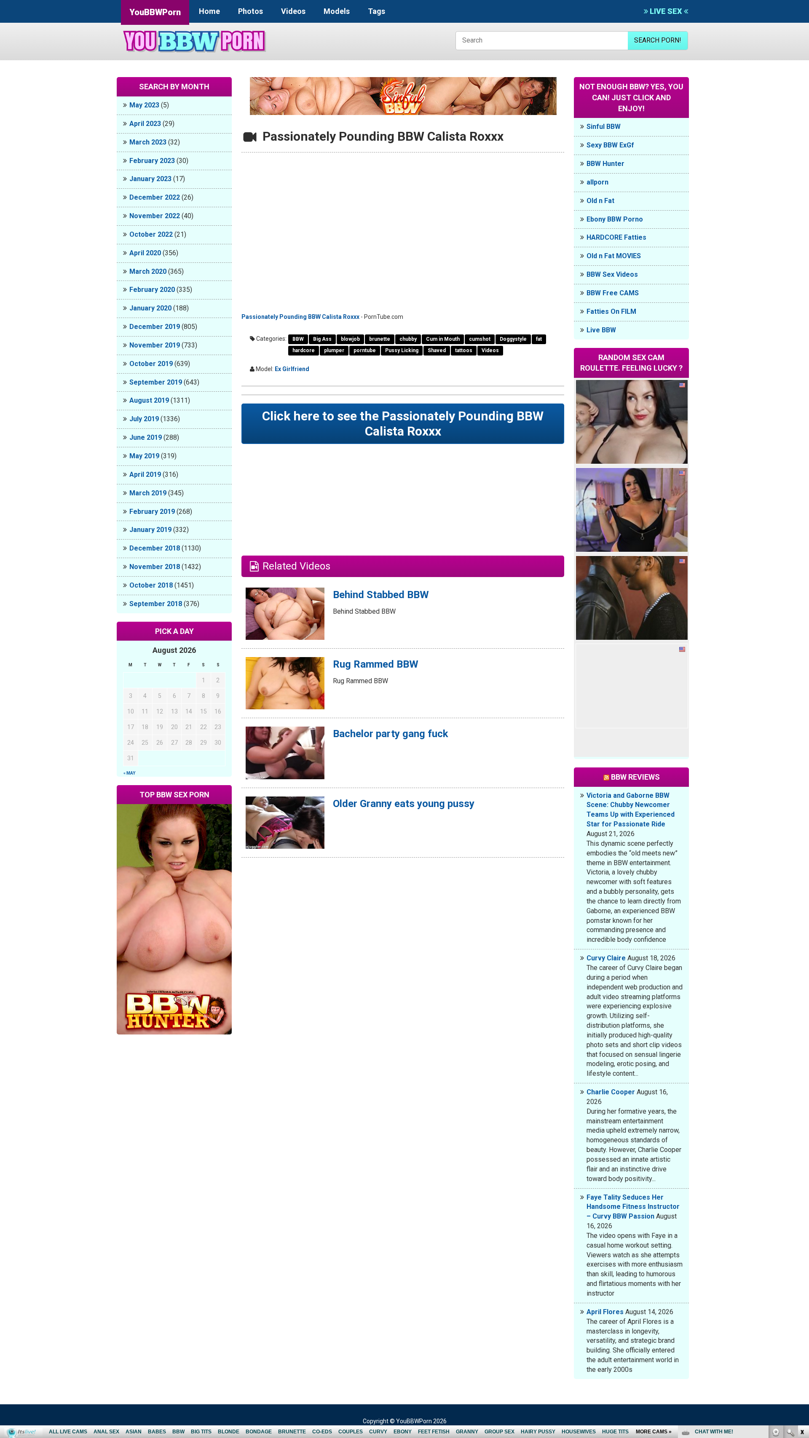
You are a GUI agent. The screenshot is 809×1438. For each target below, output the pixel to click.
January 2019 (150, 530)
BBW (298, 339)
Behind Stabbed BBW (381, 595)
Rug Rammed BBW (375, 664)
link (801, 1306)
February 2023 (152, 161)
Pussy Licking (401, 350)
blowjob (350, 339)
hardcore (303, 350)
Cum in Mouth (443, 339)
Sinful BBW (604, 127)
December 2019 (154, 327)
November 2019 (154, 345)
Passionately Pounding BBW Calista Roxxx (300, 316)
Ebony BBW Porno (615, 219)
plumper (334, 350)
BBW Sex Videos (612, 274)
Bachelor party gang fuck (390, 734)
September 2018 (155, 604)
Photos (250, 11)
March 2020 (147, 271)
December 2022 (154, 197)
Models (337, 11)
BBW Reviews (635, 776)
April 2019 (145, 474)
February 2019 (152, 512)
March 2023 (147, 142)
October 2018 (151, 585)
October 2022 (151, 234)
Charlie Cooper (611, 1092)
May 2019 (144, 456)
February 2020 (152, 290)
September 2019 (155, 382)
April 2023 (145, 124)
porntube (365, 350)
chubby (408, 339)
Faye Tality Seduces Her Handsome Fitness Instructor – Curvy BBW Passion (633, 1207)
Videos (293, 11)
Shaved (437, 350)
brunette (379, 339)
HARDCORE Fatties (616, 237)
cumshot (479, 339)
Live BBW (601, 330)
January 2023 (150, 179)
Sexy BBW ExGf (610, 145)
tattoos (463, 350)
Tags (376, 11)
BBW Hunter (605, 164)
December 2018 (154, 548)
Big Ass (322, 339)
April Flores (605, 1312)
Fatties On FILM (611, 311)
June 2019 (145, 437)
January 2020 (150, 308)
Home (209, 11)
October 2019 (151, 364)
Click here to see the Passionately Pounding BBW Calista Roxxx (403, 423)
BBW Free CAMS (613, 293)
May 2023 (144, 105)
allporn (597, 182)
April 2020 (145, 253)
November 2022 (154, 216)
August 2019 (149, 400)
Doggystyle (513, 339)
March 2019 (147, 493)
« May (129, 773)
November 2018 (154, 567)
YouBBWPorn (155, 12)
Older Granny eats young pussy (403, 804)
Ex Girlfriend (292, 369)
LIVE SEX (666, 11)
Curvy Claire (606, 958)
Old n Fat (600, 201)
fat (539, 339)
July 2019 (144, 419)
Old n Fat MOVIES (614, 256)
